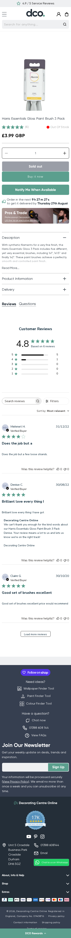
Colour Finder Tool (38, 703)
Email (44, 853)
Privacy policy (56, 916)
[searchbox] (18, 401)
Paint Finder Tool (38, 696)
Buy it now (35, 176)
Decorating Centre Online (31, 911)
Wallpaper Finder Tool (38, 688)
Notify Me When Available (35, 190)
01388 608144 (50, 845)
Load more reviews (35, 634)
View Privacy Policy (15, 781)
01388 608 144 (38, 727)
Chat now (39, 720)
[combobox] (35, 24)
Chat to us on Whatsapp (55, 862)
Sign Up (58, 767)
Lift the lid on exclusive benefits (22, 220)
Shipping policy (51, 922)
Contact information (25, 922)
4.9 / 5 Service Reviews (38, 3)
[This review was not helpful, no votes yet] (65, 469)
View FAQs (38, 735)
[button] (35, 933)
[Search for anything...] (65, 24)
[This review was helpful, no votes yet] (58, 469)
